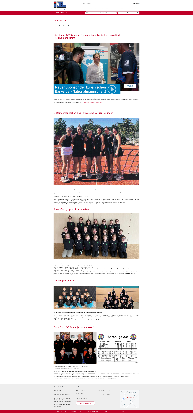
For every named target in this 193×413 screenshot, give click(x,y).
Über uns (97, 8)
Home (90, 8)
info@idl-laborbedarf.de (85, 403)
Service (113, 8)
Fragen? (135, 8)
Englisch (88, 3)
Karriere (120, 8)
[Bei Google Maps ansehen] (129, 399)
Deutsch (84, 3)
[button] (124, 12)
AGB (106, 411)
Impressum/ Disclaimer (76, 411)
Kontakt (127, 8)
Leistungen (105, 8)
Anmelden (136, 3)
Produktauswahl (60, 13)
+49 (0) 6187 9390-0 (81, 396)
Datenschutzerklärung (93, 411)
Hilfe (123, 411)
